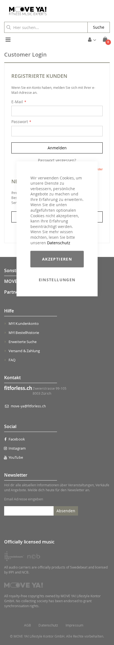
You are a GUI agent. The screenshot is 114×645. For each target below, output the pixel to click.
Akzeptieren (57, 259)
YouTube (16, 457)
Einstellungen (57, 279)
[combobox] (46, 27)
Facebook (17, 439)
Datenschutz (58, 242)
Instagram (17, 448)
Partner (12, 292)
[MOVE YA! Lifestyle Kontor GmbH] (25, 11)
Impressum (74, 625)
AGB (27, 625)
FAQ (12, 359)
